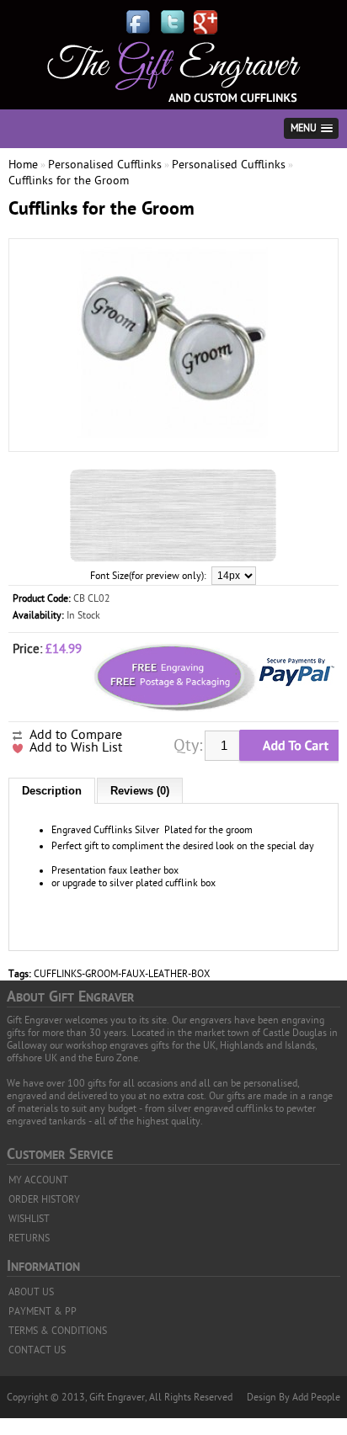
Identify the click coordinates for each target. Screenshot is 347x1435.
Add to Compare (75, 734)
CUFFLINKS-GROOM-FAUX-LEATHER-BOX (122, 974)
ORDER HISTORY (44, 1199)
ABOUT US (31, 1292)
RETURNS (29, 1238)
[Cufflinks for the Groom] (173, 436)
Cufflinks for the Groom (68, 180)
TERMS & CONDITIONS (57, 1331)
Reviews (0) (139, 790)
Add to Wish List (75, 747)
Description (52, 790)
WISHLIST (29, 1219)
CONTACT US (37, 1350)
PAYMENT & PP (42, 1311)
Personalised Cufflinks (105, 164)
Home (23, 164)
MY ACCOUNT (38, 1180)
